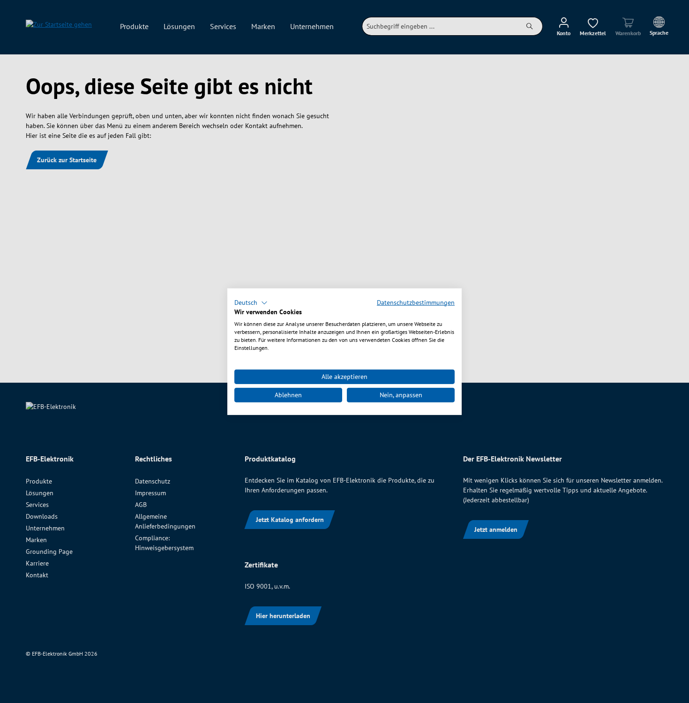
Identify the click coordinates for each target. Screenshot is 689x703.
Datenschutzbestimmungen (416, 302)
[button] (251, 302)
